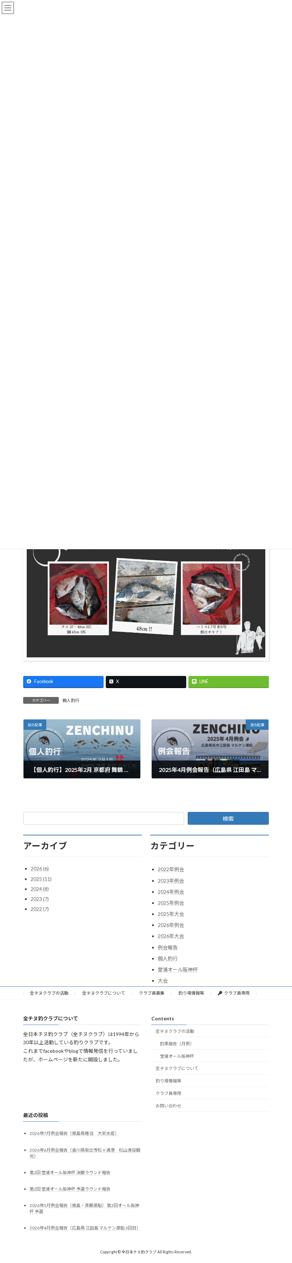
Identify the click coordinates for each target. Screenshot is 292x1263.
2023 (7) (40, 899)
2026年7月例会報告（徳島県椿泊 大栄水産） (74, 1133)
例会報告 (168, 947)
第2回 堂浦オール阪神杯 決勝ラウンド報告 (70, 1172)
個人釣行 (70, 700)
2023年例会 (171, 881)
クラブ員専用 (237, 993)
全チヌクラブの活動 (49, 993)
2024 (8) (40, 889)
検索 (228, 818)
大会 (163, 980)
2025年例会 (171, 903)
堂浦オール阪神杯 (178, 969)
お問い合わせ (168, 1105)
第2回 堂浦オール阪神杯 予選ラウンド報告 (70, 1189)
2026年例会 (171, 925)
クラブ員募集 (152, 993)
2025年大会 (171, 914)
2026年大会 (171, 936)
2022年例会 (171, 869)
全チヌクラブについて (103, 993)
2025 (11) (41, 879)
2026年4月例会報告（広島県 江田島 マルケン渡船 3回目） (85, 1228)
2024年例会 (171, 892)
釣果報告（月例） (177, 1043)
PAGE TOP (278, 1218)
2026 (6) (40, 868)
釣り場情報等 (191, 993)
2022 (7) (40, 909)
